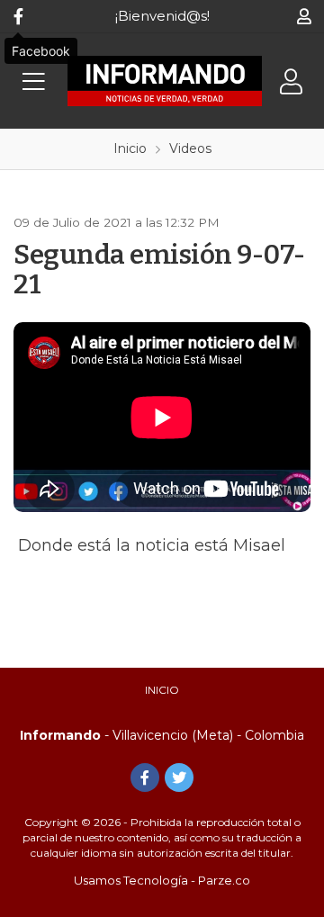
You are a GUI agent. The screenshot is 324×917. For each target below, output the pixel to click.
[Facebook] (18, 16)
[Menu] (33, 81)
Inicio (162, 690)
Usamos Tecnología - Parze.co (162, 880)
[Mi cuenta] (304, 16)
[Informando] (164, 81)
